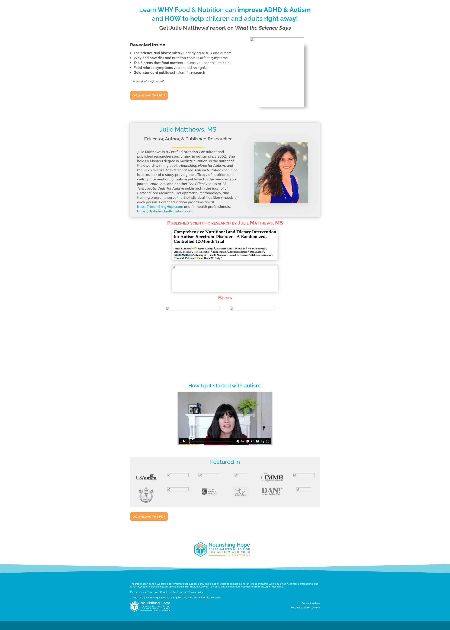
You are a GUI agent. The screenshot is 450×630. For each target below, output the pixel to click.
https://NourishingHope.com (160, 206)
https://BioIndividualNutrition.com (164, 211)
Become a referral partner (305, 607)
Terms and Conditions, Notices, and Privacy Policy (175, 592)
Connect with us (310, 603)
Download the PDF (149, 95)
